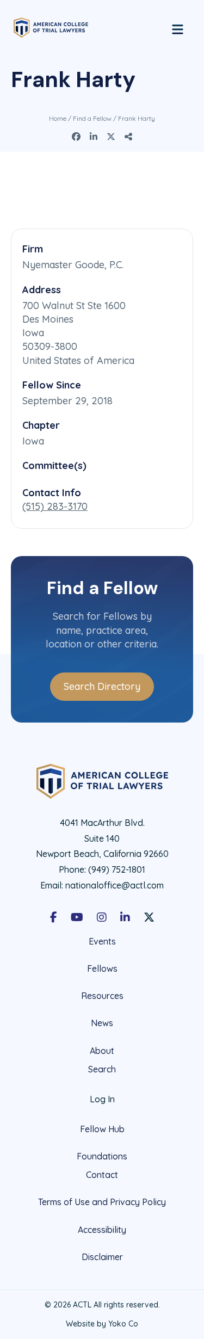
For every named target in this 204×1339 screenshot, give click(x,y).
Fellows (102, 968)
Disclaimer (102, 1256)
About (102, 1050)
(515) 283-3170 (55, 506)
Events (102, 941)
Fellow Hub (102, 1129)
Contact (102, 1175)
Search (102, 1069)
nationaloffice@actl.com (114, 885)
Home (57, 118)
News (102, 1022)
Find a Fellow (92, 118)
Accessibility (102, 1229)
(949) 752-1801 (116, 869)
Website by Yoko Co (102, 1324)
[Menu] (177, 28)
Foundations (102, 1156)
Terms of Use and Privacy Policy (102, 1201)
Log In (102, 1099)
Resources (102, 995)
